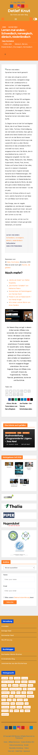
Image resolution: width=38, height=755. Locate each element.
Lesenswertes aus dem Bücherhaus (14, 663)
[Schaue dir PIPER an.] (8, 515)
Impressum (27, 751)
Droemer (24, 678)
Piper (12, 703)
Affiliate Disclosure (14, 742)
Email (5, 586)
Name (5, 575)
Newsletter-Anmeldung (16, 748)
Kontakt (26, 745)
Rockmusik (5, 707)
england (24, 682)
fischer (4, 685)
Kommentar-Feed (7, 635)
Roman (13, 707)
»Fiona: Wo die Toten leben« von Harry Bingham (11, 406)
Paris (25, 700)
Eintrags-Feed (6, 631)
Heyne (30, 685)
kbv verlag (31, 689)
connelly (17, 678)
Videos (26, 748)
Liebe (23, 692)
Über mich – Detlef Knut (15, 751)
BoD (11, 678)
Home (5, 742)
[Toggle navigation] (16, 19)
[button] (27, 19)
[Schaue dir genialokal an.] (8, 497)
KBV (24, 689)
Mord (3, 700)
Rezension (20, 703)
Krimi (18, 692)
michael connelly (20, 696)
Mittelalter (30, 696)
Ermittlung (32, 682)
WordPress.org (6, 640)
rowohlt (19, 707)
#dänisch (18, 44)
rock (26, 703)
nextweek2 (26, 432)
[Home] (2, 19)
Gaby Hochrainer (8, 41)
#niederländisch (6, 47)
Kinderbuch (5, 692)
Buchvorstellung (11, 432)
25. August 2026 (12, 444)
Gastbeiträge (12, 27)
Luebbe (30, 692)
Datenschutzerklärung (22, 597)
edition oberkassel (7, 682)
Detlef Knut (19, 10)
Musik (9, 700)
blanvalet (5, 678)
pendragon (5, 703)
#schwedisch (27, 47)
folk (9, 685)
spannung (5, 711)
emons (18, 682)
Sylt (11, 711)
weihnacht (5, 714)
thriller (16, 711)
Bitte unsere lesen (19, 597)
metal (11, 696)
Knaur (13, 692)
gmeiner (15, 685)
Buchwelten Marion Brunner (11, 654)
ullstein (27, 711)
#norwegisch (17, 47)
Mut (14, 700)
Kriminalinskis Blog (8, 659)
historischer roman (15, 689)
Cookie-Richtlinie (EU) (27, 742)
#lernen (24, 44)
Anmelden (5, 626)
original (20, 700)
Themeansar (19, 738)
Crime (4, 27)
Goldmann (23, 685)
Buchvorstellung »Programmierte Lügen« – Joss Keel (18, 438)
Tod (22, 711)
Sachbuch (27, 707)
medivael (5, 696)
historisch (5, 689)
